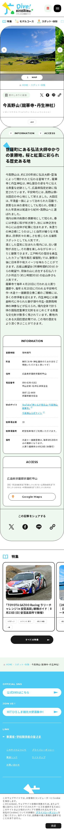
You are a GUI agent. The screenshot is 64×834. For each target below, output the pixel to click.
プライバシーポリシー (47, 812)
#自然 (32, 122)
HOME (25, 85)
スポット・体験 (38, 85)
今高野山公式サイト (32, 413)
